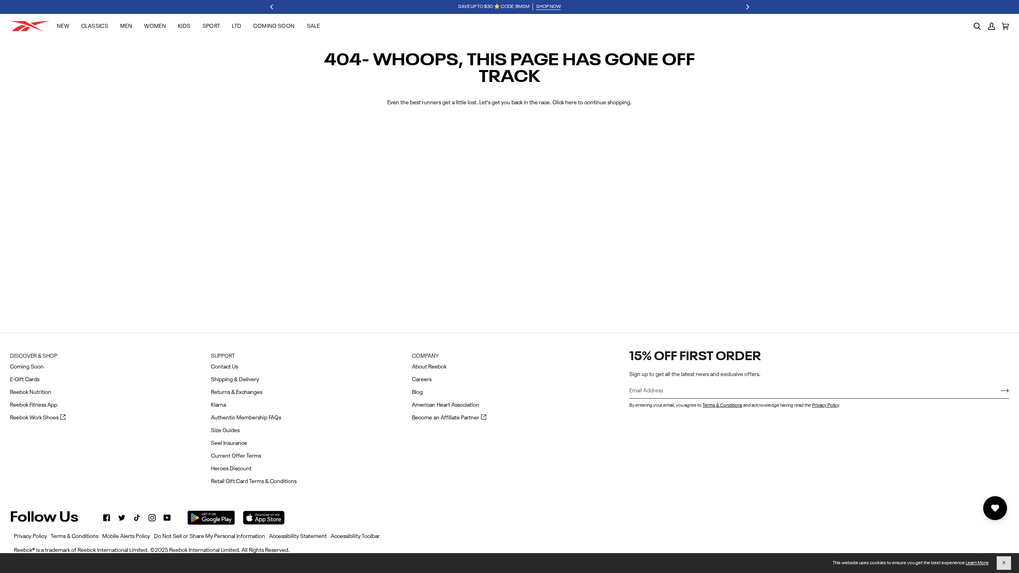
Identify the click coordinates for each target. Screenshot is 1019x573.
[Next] (747, 7)
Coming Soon (27, 367)
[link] (106, 517)
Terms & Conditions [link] (74, 536)
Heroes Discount (231, 469)
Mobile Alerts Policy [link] (126, 536)
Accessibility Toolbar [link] (355, 536)
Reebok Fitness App (33, 405)
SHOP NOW (548, 6)
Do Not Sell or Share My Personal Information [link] (209, 536)
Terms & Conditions (722, 405)
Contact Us (224, 367)
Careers (421, 379)
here (571, 102)
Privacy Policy (825, 405)
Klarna (218, 405)
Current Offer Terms (236, 456)
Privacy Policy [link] (30, 536)
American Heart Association (445, 405)
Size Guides (225, 430)
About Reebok (429, 367)
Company (425, 356)
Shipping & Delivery (235, 379)
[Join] (998, 391)
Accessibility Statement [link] (298, 536)
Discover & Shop (33, 356)
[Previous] (272, 7)
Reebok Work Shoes (38, 418)
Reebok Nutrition (30, 392)
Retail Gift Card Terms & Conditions (254, 481)
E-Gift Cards (24, 379)
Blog (417, 392)
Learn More (977, 563)
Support (223, 356)
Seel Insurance (229, 443)
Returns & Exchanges (236, 392)
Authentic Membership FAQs (246, 418)
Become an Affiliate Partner (449, 418)
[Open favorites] (995, 508)
